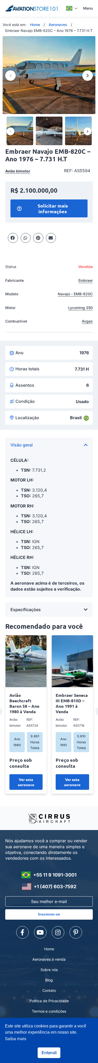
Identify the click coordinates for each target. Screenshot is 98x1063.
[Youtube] (40, 932)
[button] (13, 238)
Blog (49, 980)
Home (35, 24)
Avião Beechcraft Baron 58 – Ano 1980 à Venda (24, 703)
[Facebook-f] (22, 932)
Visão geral (21, 444)
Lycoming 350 (80, 307)
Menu (88, 8)
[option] (49, 75)
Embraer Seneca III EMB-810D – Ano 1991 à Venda (72, 703)
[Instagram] (58, 932)
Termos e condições (49, 1011)
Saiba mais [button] (15, 1038)
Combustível (16, 321)
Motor (10, 307)
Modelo (11, 294)
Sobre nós (49, 969)
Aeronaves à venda (49, 959)
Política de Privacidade (49, 1001)
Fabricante (14, 280)
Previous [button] (10, 75)
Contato (49, 990)
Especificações (25, 609)
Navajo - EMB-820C (75, 294)
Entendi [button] (49, 1052)
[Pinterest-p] (76, 932)
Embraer (85, 280)
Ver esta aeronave (26, 782)
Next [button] (87, 75)
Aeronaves (58, 24)
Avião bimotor (17, 171)
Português (72, 8)
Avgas (87, 321)
